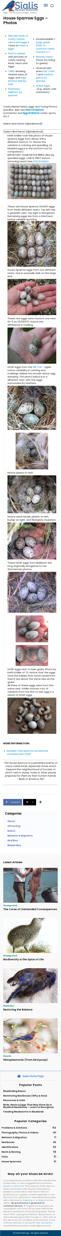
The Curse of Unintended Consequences (30, 909)
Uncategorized (10, 905)
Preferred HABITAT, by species (15, 92)
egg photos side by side (17, 81)
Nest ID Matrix (35, 109)
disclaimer (46, 1222)
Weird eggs (43, 85)
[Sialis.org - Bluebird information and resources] (20, 5)
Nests (22, 45)
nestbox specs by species (44, 78)
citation (42, 1200)
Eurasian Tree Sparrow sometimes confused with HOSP (27, 752)
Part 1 (45, 71)
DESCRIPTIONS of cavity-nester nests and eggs (18, 39)
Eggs (5, 12)
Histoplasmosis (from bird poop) (25, 1060)
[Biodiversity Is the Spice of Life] (30, 935)
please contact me (13, 1186)
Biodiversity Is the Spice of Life (23, 959)
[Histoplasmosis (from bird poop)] (30, 1035)
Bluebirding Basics (14, 1091)
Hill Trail (37, 367)
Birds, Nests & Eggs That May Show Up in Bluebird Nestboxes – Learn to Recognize (28, 1106)
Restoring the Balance (18, 1009)
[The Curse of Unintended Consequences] (30, 885)
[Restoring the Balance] (30, 985)
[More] (40, 802)
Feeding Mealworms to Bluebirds (23, 1111)
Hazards (7, 1056)
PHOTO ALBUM (16, 53)
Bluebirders (8, 1006)
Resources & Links (14, 1100)
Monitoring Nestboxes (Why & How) (25, 1095)
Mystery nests (44, 56)
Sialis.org (27, 1200)
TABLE (11, 71)
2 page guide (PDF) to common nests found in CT (45, 45)
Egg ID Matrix (31, 113)
